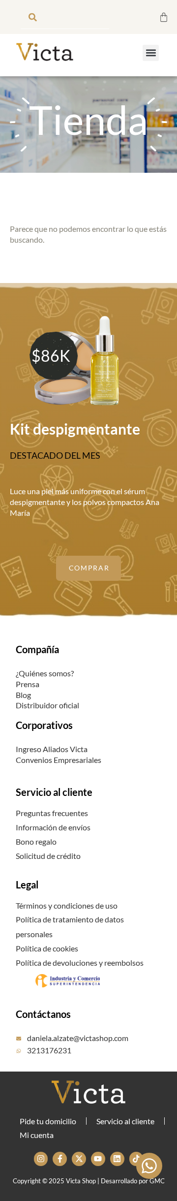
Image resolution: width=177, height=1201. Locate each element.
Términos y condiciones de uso (67, 905)
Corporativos (44, 725)
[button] (151, 53)
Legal (27, 884)
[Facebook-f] (60, 1159)
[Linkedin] (117, 1159)
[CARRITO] (163, 17)
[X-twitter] (79, 1159)
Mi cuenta (37, 1134)
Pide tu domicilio (48, 1121)
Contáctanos (43, 1014)
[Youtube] (98, 1159)
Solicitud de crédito (48, 855)
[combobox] (65, 17)
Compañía (37, 649)
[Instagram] (41, 1159)
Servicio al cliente (54, 792)
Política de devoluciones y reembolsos (80, 962)
